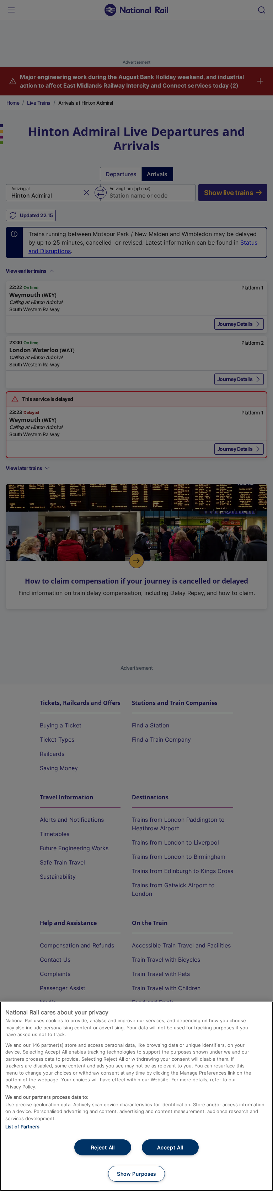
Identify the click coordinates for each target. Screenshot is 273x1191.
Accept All (170, 1147)
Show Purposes (136, 1174)
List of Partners (22, 1126)
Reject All (103, 1147)
